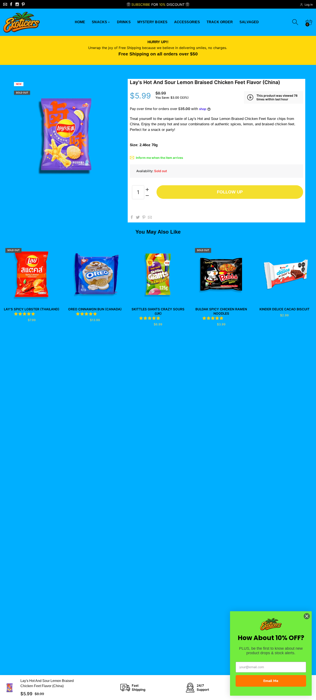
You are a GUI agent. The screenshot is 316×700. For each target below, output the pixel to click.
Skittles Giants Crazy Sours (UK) (158, 311)
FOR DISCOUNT (158, 4)
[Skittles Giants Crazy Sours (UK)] (158, 274)
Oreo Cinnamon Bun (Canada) (95, 309)
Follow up (230, 192)
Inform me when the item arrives (159, 157)
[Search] (295, 22)
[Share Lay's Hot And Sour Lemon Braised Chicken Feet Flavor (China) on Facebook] (132, 217)
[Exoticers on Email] (5, 4)
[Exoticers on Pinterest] (23, 4)
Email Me (270, 681)
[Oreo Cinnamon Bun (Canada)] (94, 274)
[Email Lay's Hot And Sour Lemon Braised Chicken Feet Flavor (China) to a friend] (150, 217)
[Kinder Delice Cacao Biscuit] (284, 274)
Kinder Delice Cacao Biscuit (284, 309)
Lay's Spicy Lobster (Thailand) (31, 309)
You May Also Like (158, 232)
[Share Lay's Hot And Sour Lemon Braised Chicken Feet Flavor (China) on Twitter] (138, 217)
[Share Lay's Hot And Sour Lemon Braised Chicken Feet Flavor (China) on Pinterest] (144, 217)
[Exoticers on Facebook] (11, 4)
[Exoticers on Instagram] (17, 4)
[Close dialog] (307, 616)
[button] (25, 314)
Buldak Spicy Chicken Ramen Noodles (221, 311)
